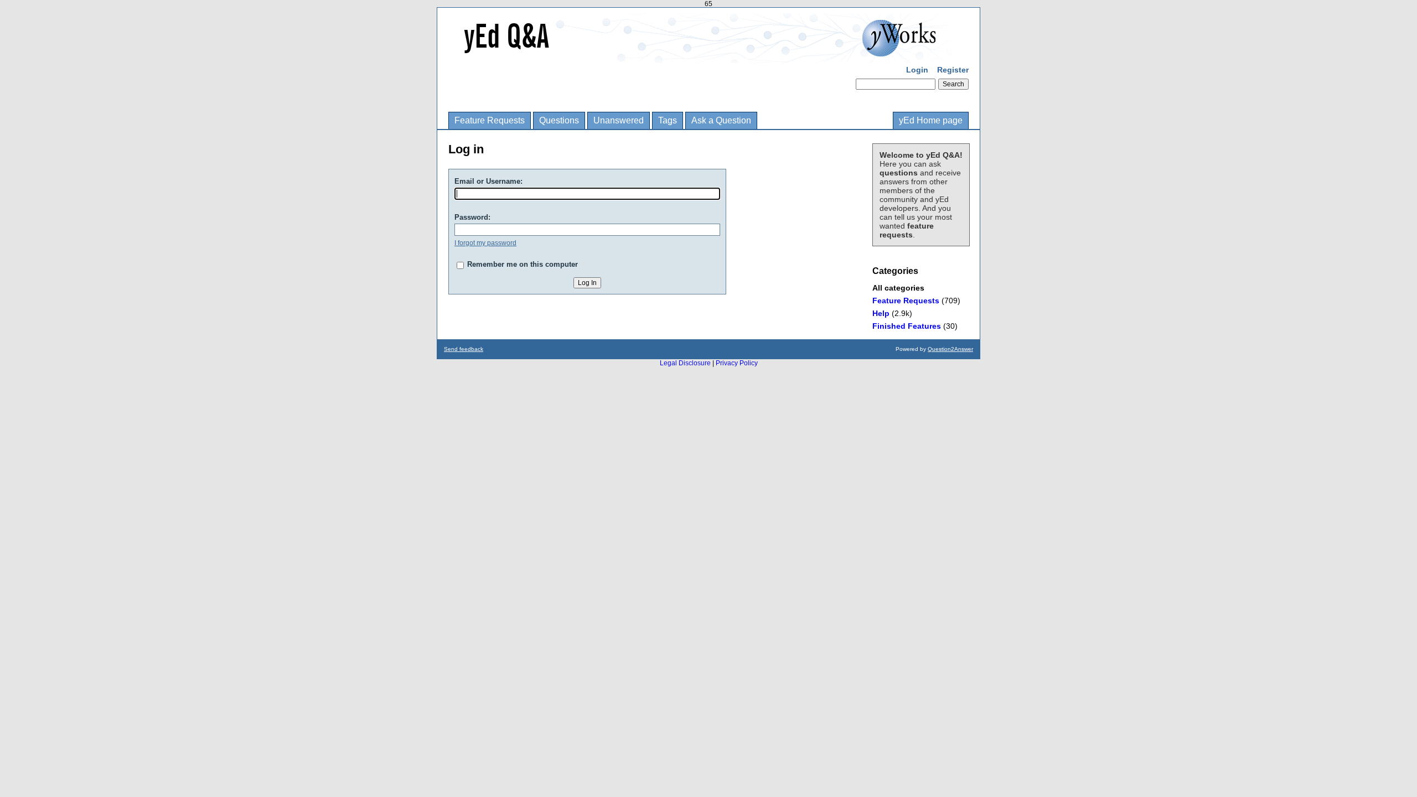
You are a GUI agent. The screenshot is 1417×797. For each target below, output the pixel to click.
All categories (898, 287)
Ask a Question (721, 120)
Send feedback (463, 349)
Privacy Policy (737, 363)
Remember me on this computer (522, 264)
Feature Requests (489, 120)
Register (953, 69)
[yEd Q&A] (700, 55)
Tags (667, 120)
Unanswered (618, 120)
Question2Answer (950, 349)
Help (880, 313)
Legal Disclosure (685, 363)
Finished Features (906, 326)
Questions (559, 120)
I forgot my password (485, 243)
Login (917, 69)
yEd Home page (931, 120)
